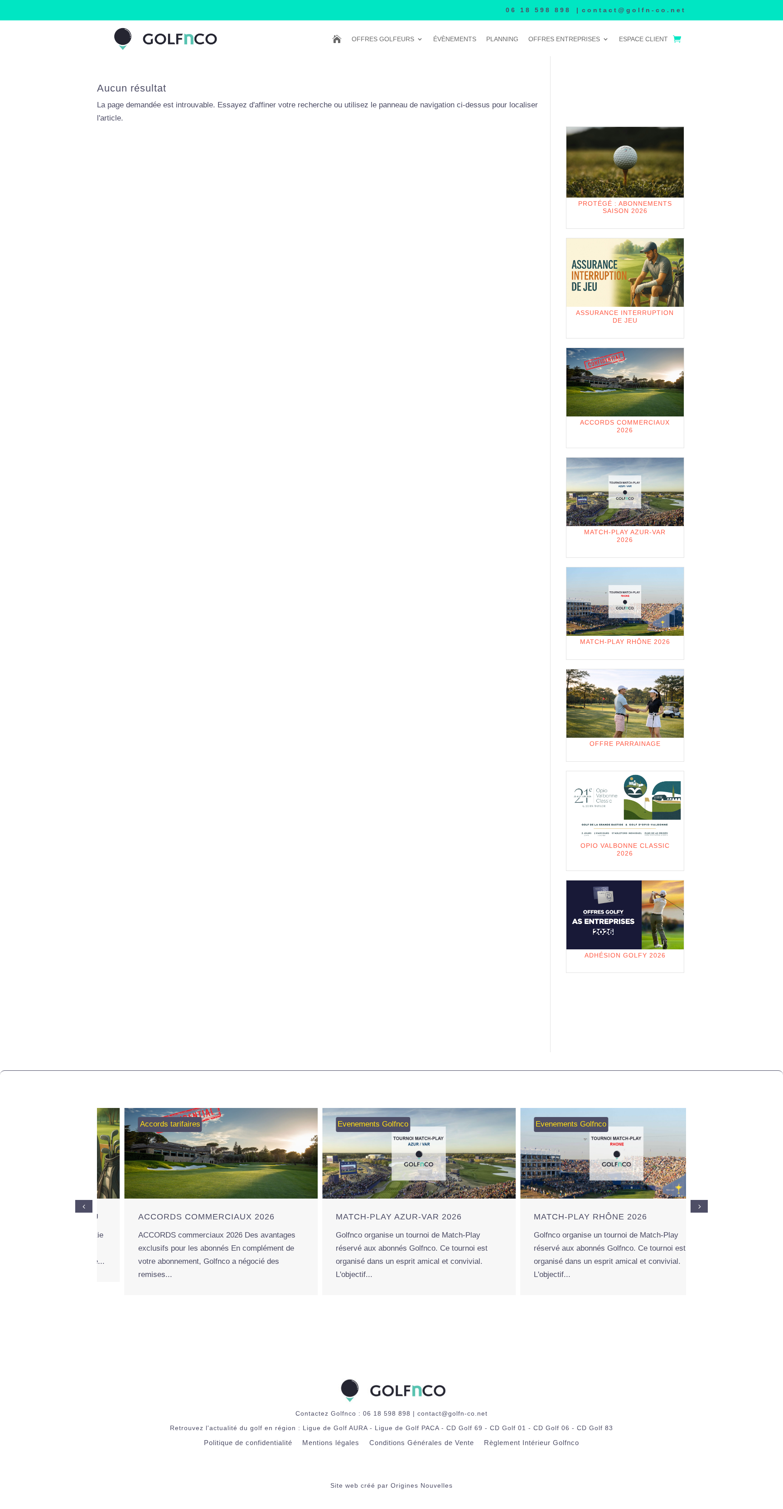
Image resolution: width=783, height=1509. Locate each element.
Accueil (337, 39)
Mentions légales (330, 1443)
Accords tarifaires (142, 1124)
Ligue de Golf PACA (407, 1428)
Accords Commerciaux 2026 (179, 1216)
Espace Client (643, 39)
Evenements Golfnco (345, 1124)
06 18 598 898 (538, 10)
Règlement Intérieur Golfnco (531, 1443)
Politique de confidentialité (248, 1443)
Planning (502, 39)
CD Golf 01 (508, 1428)
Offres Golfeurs (383, 39)
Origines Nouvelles (422, 1485)
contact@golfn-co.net (634, 10)
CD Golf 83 (595, 1428)
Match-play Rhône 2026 (562, 1216)
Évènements (454, 39)
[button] (699, 1206)
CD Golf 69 (464, 1428)
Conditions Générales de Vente (421, 1443)
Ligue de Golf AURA (335, 1428)
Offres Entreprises (564, 39)
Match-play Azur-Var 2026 (372, 1216)
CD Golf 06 (551, 1428)
